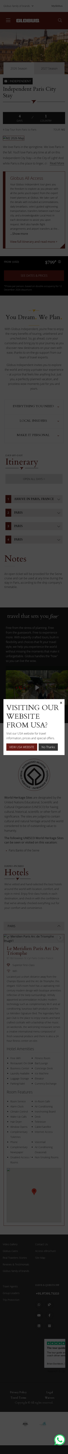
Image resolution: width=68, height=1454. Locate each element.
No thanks (48, 747)
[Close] (61, 702)
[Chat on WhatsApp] (59, 1439)
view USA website (21, 747)
